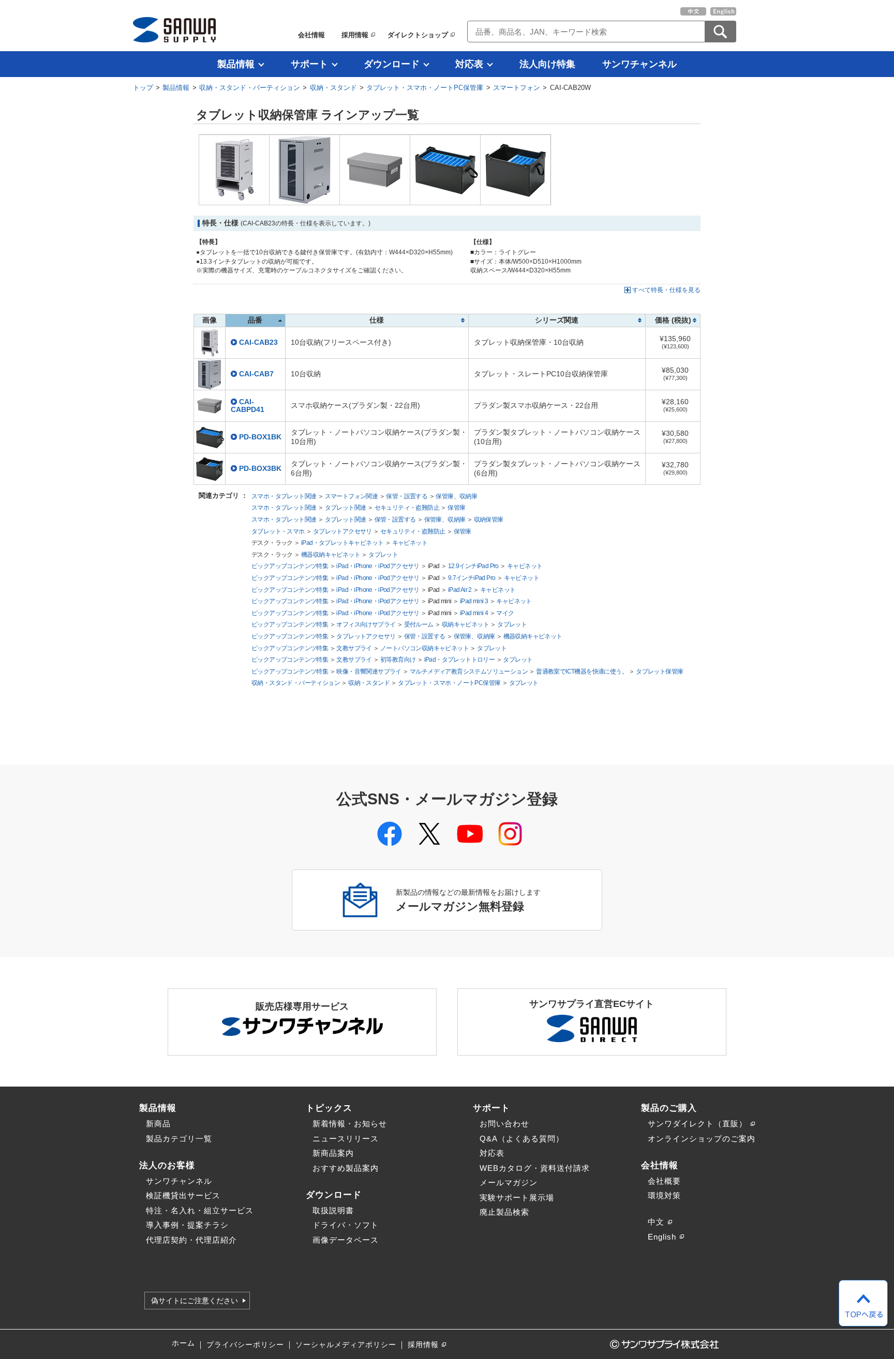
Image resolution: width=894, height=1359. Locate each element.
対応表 (469, 64)
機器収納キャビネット (330, 554)
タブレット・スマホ (278, 531)
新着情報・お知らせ (349, 1123)
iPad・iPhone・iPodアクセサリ (377, 566)
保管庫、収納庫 (456, 496)
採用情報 (354, 35)
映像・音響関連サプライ (368, 671)
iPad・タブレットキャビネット (342, 542)
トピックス (329, 1107)
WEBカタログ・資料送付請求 (535, 1168)
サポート (309, 64)
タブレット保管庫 (659, 671)
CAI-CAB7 (256, 374)
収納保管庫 (488, 519)
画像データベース (345, 1239)
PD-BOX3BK (260, 468)
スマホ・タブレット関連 (283, 496)
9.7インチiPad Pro (472, 578)
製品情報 (236, 64)
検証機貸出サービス (183, 1195)
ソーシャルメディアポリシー (345, 1345)
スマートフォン (516, 87)
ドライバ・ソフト (345, 1224)
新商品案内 (333, 1153)
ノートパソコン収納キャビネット (424, 648)
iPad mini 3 (474, 601)
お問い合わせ (504, 1123)
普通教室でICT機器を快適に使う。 (582, 671)
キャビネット (409, 542)
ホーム (183, 1343)
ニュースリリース (345, 1138)
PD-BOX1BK (260, 437)
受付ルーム (419, 624)
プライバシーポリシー (245, 1345)
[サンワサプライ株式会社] (174, 29)
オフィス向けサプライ (365, 624)
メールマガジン (509, 1182)
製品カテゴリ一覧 (179, 1138)
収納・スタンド (333, 87)
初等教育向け (397, 659)
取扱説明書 (333, 1210)
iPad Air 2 (460, 589)
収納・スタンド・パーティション (249, 87)
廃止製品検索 (504, 1212)
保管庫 (456, 507)
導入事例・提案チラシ (187, 1224)
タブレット (383, 554)
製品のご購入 (669, 1107)
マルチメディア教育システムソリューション (469, 671)
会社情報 (311, 35)
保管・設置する (406, 496)
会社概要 (664, 1181)
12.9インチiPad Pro (473, 566)
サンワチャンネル (639, 64)
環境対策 (664, 1195)
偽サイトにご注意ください (194, 1300)
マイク (505, 613)
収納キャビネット (465, 624)
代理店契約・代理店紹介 (191, 1239)
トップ (143, 87)
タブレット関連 (345, 507)
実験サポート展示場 (517, 1197)
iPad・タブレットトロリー (459, 659)
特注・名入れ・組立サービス (200, 1210)
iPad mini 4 (474, 613)
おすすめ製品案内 (345, 1168)
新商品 (158, 1123)
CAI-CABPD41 (247, 406)
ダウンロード (392, 64)
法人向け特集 (547, 64)
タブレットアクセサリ (342, 531)
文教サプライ (353, 648)
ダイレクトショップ (418, 35)
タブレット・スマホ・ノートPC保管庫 (424, 87)
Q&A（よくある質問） (522, 1138)
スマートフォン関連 (351, 496)
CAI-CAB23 (258, 342)
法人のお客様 (167, 1165)
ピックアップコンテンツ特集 (289, 566)
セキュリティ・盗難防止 (407, 507)
